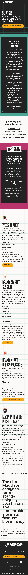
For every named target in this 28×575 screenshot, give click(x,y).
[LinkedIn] (21, 562)
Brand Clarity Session (14, 131)
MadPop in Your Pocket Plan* (14, 137)
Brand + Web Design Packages (14, 134)
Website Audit (14, 129)
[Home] (14, 545)
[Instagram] (7, 562)
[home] (7, 2)
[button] (25, 2)
